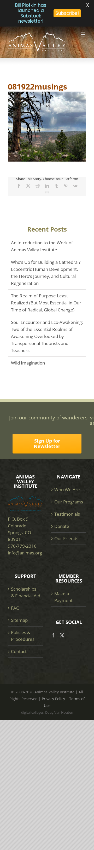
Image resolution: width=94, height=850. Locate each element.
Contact (19, 651)
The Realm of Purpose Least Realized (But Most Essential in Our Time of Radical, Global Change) (46, 303)
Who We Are (67, 490)
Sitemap (19, 620)
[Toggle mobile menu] (83, 34)
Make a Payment (63, 597)
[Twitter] (62, 635)
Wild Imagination (28, 363)
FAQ (15, 608)
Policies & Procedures (22, 635)
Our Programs (68, 502)
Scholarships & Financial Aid (25, 592)
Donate (61, 526)
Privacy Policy (53, 698)
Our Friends (66, 538)
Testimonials (67, 514)
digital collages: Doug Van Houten (47, 712)
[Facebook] (53, 635)
